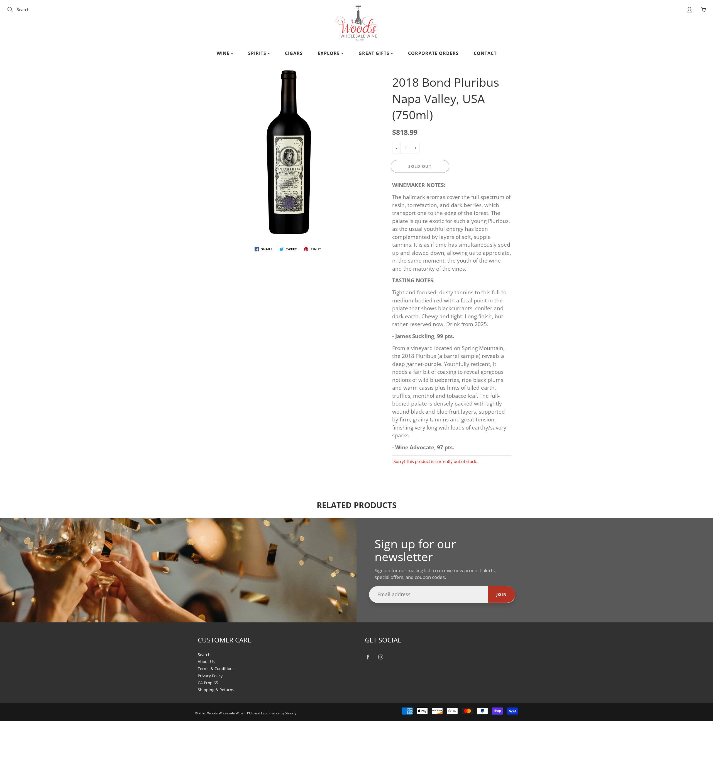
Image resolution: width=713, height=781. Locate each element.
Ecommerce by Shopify (278, 713)
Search (204, 654)
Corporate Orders (433, 53)
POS (250, 713)
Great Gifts (374, 53)
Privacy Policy (210, 675)
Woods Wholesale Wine (225, 713)
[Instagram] (380, 657)
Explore (329, 53)
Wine (224, 53)
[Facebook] (368, 657)
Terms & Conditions (216, 668)
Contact (485, 53)
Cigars (294, 53)
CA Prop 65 (208, 682)
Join (501, 594)
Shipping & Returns (216, 689)
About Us (206, 661)
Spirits (258, 53)
